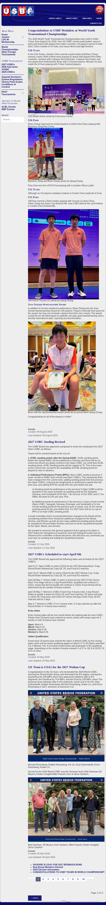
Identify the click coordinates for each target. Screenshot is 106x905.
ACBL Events (9, 107)
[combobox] (13, 119)
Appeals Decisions (11, 77)
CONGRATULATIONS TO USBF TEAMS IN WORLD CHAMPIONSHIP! (68, 872)
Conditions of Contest (9, 85)
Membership (8, 42)
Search (5, 115)
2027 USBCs (8, 64)
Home (5, 34)
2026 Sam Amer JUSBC (10, 68)
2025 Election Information (46, 869)
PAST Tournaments (8, 93)
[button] (23, 37)
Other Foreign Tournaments (9, 53)
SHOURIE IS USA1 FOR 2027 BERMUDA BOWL (57, 864)
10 (83, 879)
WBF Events (8, 109)
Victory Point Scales (12, 82)
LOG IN (99, 18)
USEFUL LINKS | (55, 18)
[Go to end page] (92, 878)
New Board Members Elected (48, 867)
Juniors (6, 37)
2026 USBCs (8, 72)
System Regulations (12, 79)
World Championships (10, 48)
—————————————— (13, 44)
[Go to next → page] (88, 878)
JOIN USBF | (87, 18)
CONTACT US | (96, 23)
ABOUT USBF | (72, 18)
